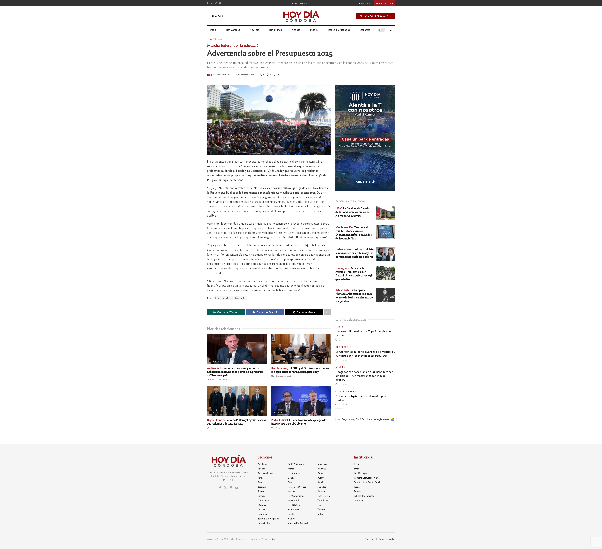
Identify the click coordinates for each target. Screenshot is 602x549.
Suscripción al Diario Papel (367, 482)
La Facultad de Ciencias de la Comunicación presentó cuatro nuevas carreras (352, 211)
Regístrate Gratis (385, 3)
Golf (290, 482)
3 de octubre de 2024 (246, 74)
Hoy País (254, 29)
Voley (320, 514)
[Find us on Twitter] (211, 3)
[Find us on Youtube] (220, 3)
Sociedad (321, 486)
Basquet (261, 486)
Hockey (291, 491)
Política (314, 29)
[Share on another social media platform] (327, 312)
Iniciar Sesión (366, 3)
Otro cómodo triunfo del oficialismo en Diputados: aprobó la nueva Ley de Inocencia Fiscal (353, 232)
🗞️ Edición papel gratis (376, 15)
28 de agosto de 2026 (218, 379)
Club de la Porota (345, 391)
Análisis (296, 29)
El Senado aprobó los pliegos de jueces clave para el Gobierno (298, 421)
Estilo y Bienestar (296, 464)
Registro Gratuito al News (366, 477)
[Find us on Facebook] (207, 3)
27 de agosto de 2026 (282, 376)
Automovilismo (265, 473)
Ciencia (261, 495)
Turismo (321, 509)
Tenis (319, 504)
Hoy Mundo (275, 29)
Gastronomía (294, 473)
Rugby (320, 477)
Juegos (357, 486)
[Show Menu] (208, 16)
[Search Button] (391, 30)
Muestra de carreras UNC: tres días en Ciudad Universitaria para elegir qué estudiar (354, 273)
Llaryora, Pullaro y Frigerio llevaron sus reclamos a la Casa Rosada (236, 421)
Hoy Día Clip (294, 504)
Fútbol (339, 327)
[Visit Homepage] (301, 15)
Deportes (365, 29)
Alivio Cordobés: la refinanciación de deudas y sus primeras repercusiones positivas (354, 252)
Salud (320, 482)
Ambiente (262, 464)
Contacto (358, 500)
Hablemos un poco (297, 486)
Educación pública (223, 298)
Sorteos (357, 491)
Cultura (261, 509)
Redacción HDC (224, 74)
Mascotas (322, 464)
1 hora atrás (342, 360)
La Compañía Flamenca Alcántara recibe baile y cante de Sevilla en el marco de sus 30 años (354, 295)
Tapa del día (323, 495)
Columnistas (264, 500)
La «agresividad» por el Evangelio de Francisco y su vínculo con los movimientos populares (365, 353)
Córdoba (214, 413)
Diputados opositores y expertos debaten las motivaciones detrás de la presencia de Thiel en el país (235, 371)
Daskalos (275, 539)
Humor (291, 518)
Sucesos (321, 491)
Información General (298, 523)
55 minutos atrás (344, 339)
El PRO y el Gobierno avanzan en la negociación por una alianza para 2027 (300, 369)
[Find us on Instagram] (216, 3)
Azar (260, 482)
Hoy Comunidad (296, 495)
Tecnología (322, 500)
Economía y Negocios (338, 29)
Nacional (215, 361)
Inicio (213, 29)
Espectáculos (264, 523)
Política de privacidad (364, 495)
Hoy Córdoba (233, 29)
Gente (291, 477)
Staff (356, 468)
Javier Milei (240, 298)
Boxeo (261, 491)
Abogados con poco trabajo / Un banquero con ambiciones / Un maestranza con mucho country (364, 375)
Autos (260, 477)
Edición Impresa (362, 473)
